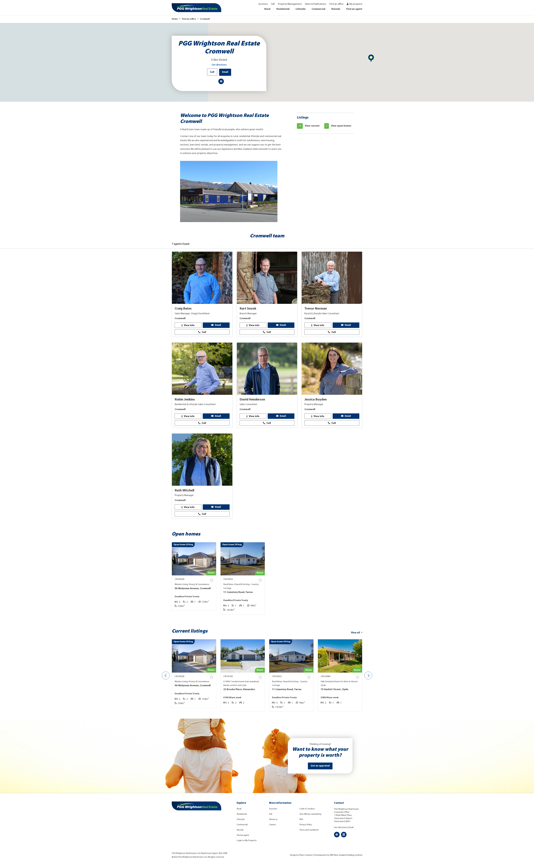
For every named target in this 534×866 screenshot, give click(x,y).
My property (355, 4)
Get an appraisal (320, 766)
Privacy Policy (305, 825)
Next (368, 675)
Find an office (336, 4)
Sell (273, 4)
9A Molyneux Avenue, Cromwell (193, 588)
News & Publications (315, 4)
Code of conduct (307, 809)
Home (175, 19)
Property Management (290, 4)
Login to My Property (247, 840)
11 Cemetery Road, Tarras (238, 592)
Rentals (335, 9)
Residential (283, 9)
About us (273, 819)
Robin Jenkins (185, 399)
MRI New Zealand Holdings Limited (346, 855)
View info (189, 325)
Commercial (318, 9)
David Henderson (252, 399)
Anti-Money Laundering (310, 814)
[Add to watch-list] (211, 580)
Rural (267, 9)
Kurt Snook (248, 308)
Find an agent (354, 9)
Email (225, 72)
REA (301, 819)
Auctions (263, 4)
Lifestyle (301, 9)
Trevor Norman (315, 308)
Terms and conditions (309, 830)
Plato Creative (305, 855)
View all (355, 632)
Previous (166, 675)
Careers (272, 825)
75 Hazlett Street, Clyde (334, 689)
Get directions (219, 65)
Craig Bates (183, 308)
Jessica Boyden (315, 399)
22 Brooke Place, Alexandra (239, 689)
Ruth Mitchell (184, 490)
